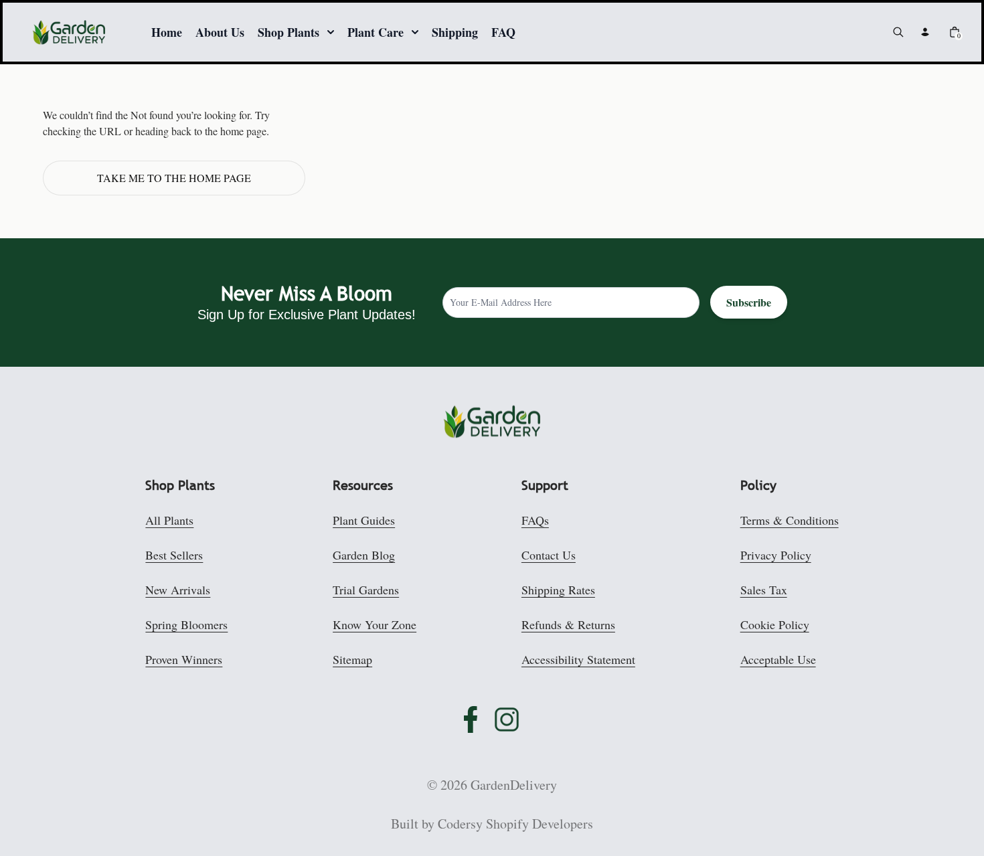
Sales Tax (763, 590)
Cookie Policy (774, 624)
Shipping (455, 32)
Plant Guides (364, 520)
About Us (219, 32)
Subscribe (748, 302)
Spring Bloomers (186, 624)
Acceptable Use (778, 659)
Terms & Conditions (789, 520)
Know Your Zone (374, 624)
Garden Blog (364, 555)
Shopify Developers (539, 824)
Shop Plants (288, 32)
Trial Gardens (366, 590)
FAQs (535, 520)
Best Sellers (174, 555)
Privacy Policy (775, 555)
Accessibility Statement (578, 659)
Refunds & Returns (568, 624)
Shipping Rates (558, 590)
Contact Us (548, 555)
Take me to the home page (174, 178)
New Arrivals (177, 590)
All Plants (169, 520)
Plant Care (375, 32)
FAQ (503, 32)
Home (166, 32)
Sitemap (352, 659)
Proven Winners (183, 659)
